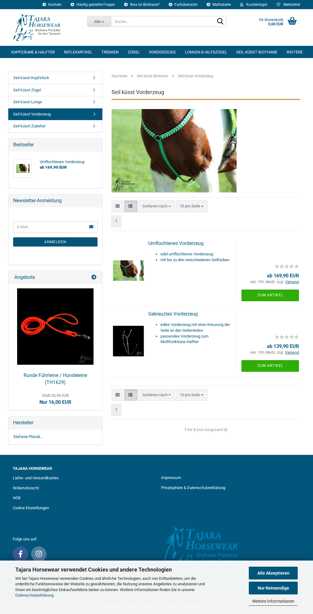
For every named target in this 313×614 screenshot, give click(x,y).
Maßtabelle (221, 4)
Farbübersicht (185, 4)
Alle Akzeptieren (273, 573)
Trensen (110, 52)
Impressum (171, 477)
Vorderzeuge (162, 52)
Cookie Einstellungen (31, 508)
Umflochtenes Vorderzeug (176, 243)
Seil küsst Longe (27, 102)
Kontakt (54, 4)
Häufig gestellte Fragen (95, 4)
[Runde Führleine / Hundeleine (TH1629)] (55, 326)
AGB (16, 497)
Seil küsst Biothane (256, 52)
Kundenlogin (256, 4)
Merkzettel (291, 4)
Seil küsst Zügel (27, 90)
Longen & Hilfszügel (206, 52)
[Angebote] (94, 277)
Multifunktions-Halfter (179, 341)
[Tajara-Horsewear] (45, 27)
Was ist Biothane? (144, 4)
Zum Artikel (270, 295)
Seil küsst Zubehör (29, 126)
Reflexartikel (78, 52)
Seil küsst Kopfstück (31, 77)
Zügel (134, 52)
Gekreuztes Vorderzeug (173, 314)
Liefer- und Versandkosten (36, 478)
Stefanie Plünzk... (28, 436)
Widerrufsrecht (26, 488)
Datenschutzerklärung (34, 595)
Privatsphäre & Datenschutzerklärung (193, 487)
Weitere (294, 52)
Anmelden (55, 242)
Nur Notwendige (273, 588)
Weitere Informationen (273, 601)
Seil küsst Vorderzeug (32, 114)
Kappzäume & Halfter (33, 52)
